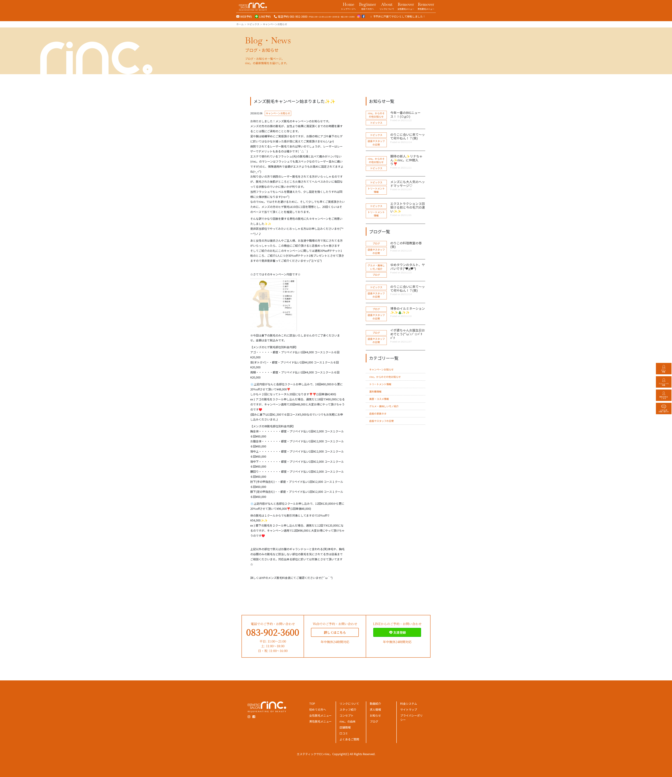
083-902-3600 (272, 632)
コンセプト (347, 715)
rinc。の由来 (348, 721)
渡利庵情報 (375, 391)
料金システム (408, 703)
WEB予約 (246, 16)
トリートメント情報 (376, 190)
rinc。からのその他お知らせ (376, 114)
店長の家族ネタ (377, 413)
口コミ (344, 733)
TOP (312, 703)
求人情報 (375, 709)
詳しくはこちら (335, 632)
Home (348, 6)
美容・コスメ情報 (379, 399)
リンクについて (349, 703)
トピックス (376, 122)
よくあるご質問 (349, 739)
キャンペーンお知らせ (278, 113)
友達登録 (399, 632)
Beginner (367, 6)
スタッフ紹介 (348, 709)
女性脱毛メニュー (320, 715)
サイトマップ (408, 709)
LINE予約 (265, 16)
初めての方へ (317, 709)
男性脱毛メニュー (320, 721)
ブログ (376, 243)
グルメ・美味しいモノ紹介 (376, 267)
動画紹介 (375, 703)
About (386, 6)
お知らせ (375, 715)
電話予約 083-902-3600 (292, 16)
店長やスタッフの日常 (376, 142)
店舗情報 (345, 727)
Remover (405, 6)
